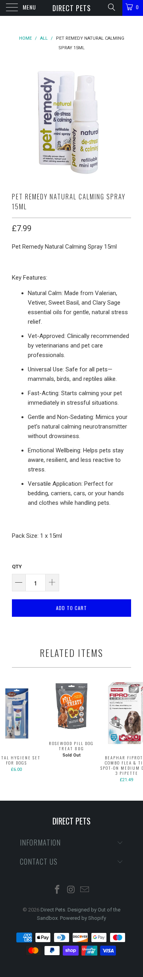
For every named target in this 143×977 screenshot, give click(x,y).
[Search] (111, 7)
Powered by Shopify (83, 918)
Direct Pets (71, 8)
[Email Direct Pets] (85, 890)
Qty (17, 567)
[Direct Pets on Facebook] (57, 890)
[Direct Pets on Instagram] (71, 890)
